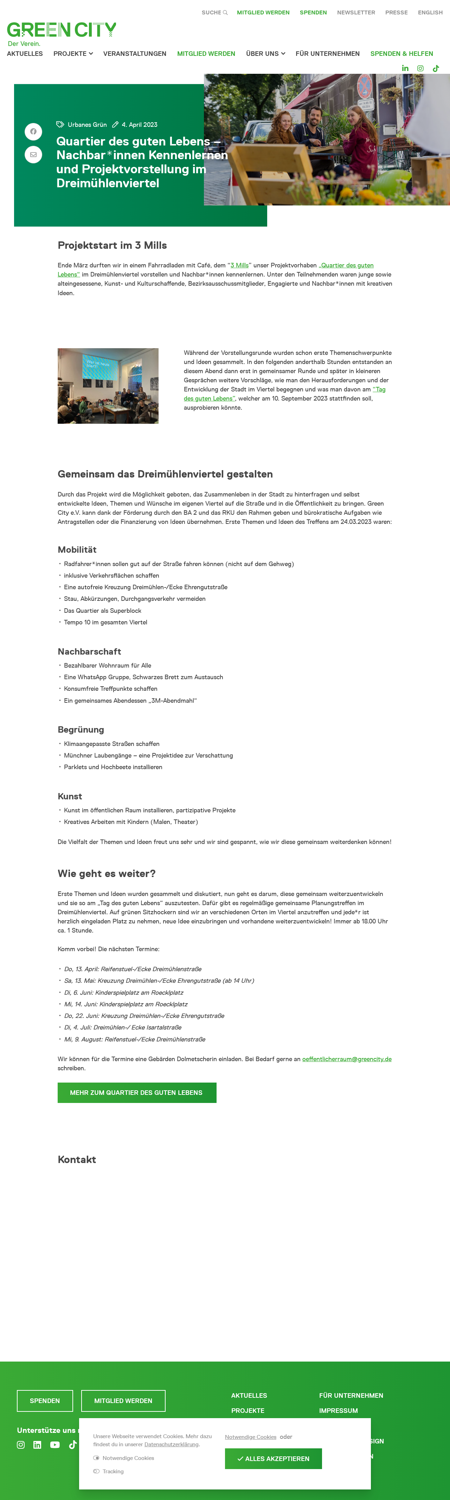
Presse (396, 12)
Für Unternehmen (351, 1396)
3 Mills (240, 265)
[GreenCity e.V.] (61, 34)
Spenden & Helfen (402, 54)
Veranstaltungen (135, 54)
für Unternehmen (328, 54)
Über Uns (262, 54)
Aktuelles (25, 54)
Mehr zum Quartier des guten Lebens (137, 1093)
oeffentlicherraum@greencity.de (347, 1059)
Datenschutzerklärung (171, 1444)
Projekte (69, 54)
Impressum (338, 1411)
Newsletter (356, 12)
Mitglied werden (263, 12)
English (430, 12)
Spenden (313, 12)
